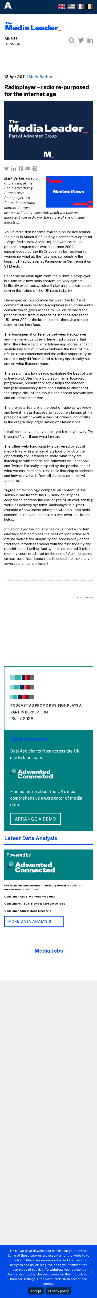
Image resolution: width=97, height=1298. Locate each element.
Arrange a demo (35, 819)
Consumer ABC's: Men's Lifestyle (27, 911)
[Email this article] (27, 168)
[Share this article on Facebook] (20, 168)
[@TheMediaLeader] (81, 40)
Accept (36, 1291)
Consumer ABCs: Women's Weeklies (29, 896)
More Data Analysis (30, 921)
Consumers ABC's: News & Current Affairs (34, 903)
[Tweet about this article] (6, 168)
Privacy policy (58, 1291)
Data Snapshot (29, 739)
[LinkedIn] (90, 40)
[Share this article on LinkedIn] (13, 168)
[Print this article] (34, 168)
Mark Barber (41, 76)
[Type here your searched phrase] (72, 40)
